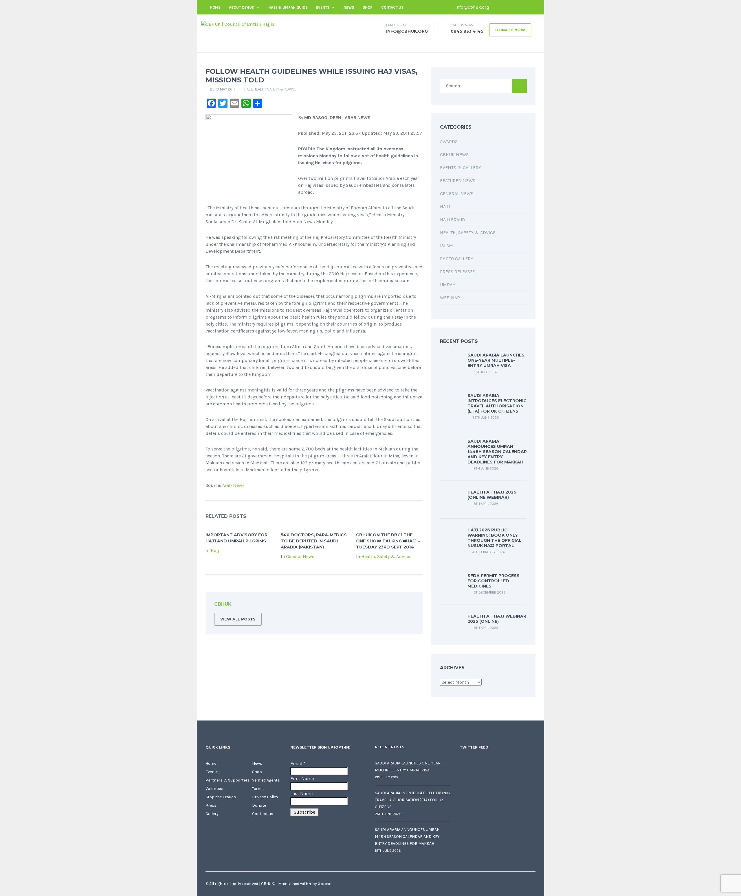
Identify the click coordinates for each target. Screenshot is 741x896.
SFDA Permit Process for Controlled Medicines (493, 581)
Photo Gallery (456, 258)
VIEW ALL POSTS (238, 619)
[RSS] (409, 605)
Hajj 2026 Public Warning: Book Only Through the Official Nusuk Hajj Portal (494, 537)
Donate (259, 805)
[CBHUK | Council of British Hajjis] (237, 24)
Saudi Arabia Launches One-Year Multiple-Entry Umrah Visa (495, 360)
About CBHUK (241, 7)
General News (300, 556)
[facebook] (496, 7)
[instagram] (531, 7)
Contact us (392, 7)
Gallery (212, 813)
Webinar (450, 297)
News (349, 7)
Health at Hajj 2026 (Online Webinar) (491, 494)
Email (298, 763)
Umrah (448, 284)
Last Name (301, 793)
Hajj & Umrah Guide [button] (287, 7)
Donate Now (510, 29)
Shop (368, 7)
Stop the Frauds (221, 797)
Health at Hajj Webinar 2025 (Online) (496, 619)
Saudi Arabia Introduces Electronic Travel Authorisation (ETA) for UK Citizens (497, 403)
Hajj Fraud (452, 219)
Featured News (457, 180)
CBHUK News (454, 154)
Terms (258, 788)
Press (211, 805)
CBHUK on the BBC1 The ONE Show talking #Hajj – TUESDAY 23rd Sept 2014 (388, 541)
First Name (302, 778)
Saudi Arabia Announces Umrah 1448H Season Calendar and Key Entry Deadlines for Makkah (497, 452)
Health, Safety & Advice (275, 89)
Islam (446, 245)
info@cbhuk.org (471, 7)
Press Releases (457, 271)
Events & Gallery (460, 167)
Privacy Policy (265, 797)
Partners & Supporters (228, 780)
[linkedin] (513, 7)
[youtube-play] (522, 7)
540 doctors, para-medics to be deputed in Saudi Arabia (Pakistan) (314, 541)
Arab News (233, 485)
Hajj (248, 89)
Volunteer (215, 788)
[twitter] (505, 7)
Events (322, 7)
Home (215, 7)
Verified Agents (266, 780)
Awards (449, 141)
